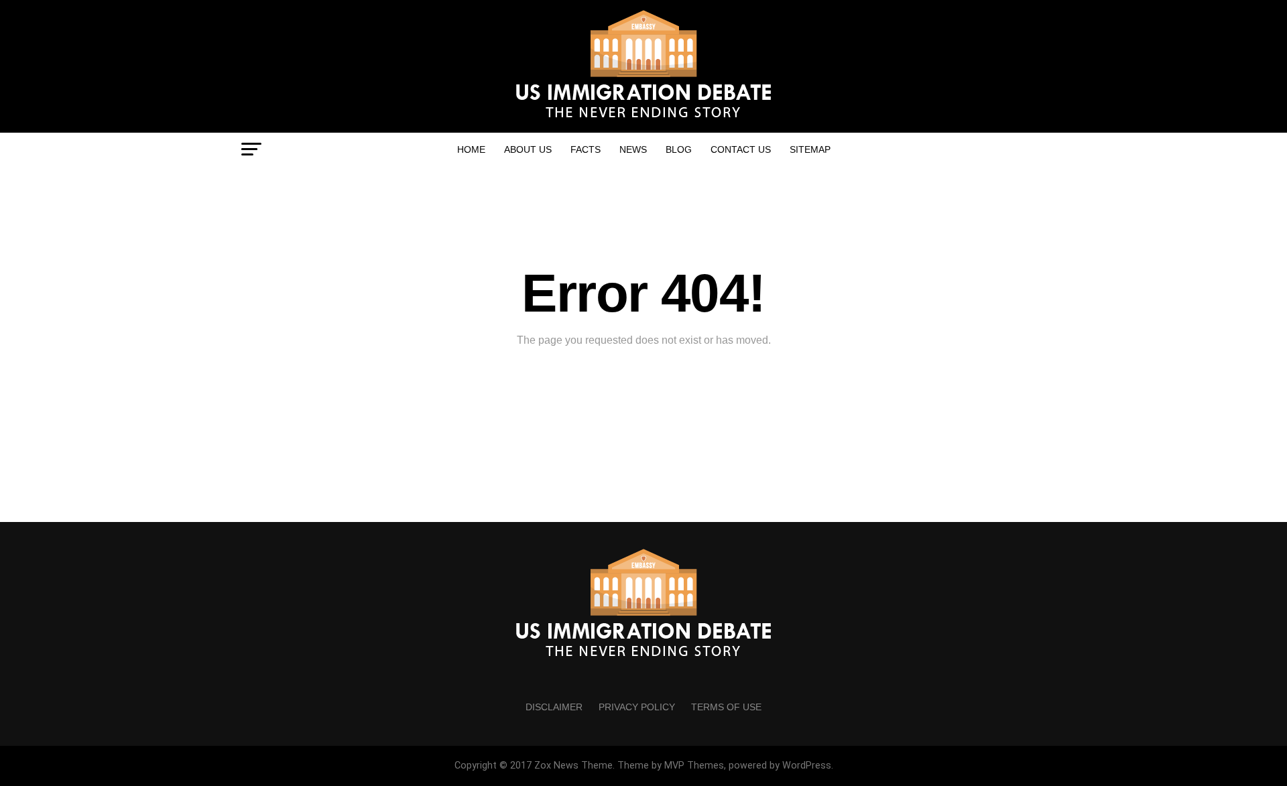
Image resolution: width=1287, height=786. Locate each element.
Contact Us (741, 149)
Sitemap (810, 149)
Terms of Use (726, 707)
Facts (585, 149)
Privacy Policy (637, 707)
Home (471, 149)
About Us (528, 149)
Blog (679, 149)
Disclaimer (554, 707)
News (633, 149)
